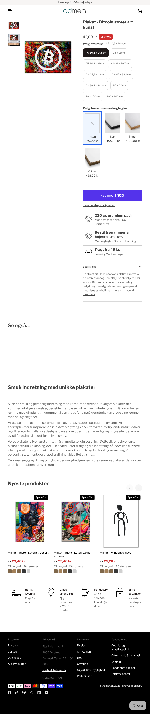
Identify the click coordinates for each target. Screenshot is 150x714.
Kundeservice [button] (119, 639)
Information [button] (83, 639)
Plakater (13, 645)
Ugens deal (14, 657)
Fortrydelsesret (120, 673)
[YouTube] (46, 692)
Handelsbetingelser (123, 667)
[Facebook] (9, 692)
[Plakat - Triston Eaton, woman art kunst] (75, 571)
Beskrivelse (89, 266)
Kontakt (116, 661)
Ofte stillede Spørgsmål (125, 655)
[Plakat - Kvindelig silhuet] (121, 571)
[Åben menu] (14, 10)
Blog (79, 657)
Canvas (12, 651)
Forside (81, 645)
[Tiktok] (16, 692)
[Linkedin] (39, 692)
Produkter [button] (14, 639)
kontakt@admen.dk (54, 670)
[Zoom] (28, 87)
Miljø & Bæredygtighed (91, 670)
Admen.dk (108, 685)
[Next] (138, 487)
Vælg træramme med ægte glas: (105, 108)
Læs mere (89, 294)
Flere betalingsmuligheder (99, 205)
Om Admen (84, 651)
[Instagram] (31, 692)
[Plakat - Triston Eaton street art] (29, 571)
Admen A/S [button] (48, 639)
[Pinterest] (24, 692)
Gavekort (82, 663)
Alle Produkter (17, 663)
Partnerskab (84, 676)
